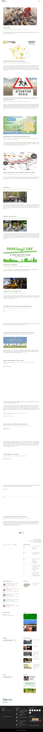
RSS (13, 545)
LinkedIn (8, 545)
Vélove (15, 62)
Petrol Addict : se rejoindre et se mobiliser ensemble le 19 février (17, 306)
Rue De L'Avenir (16, 189)
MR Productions (36, 725)
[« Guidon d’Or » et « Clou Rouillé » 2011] (21, 283)
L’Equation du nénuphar (23, 717)
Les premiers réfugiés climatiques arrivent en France (15, 516)
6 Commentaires (15, 139)
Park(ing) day (5, 269)
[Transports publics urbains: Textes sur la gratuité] (30, 631)
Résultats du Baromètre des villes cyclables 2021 (14, 61)
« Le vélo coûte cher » (36, 658)
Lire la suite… (13, 33)
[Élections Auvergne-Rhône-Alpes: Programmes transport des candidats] (21, 161)
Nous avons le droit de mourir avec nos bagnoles (23, 722)
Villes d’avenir (6, 187)
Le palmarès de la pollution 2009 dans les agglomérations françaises (18, 332)
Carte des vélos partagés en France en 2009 (13, 360)
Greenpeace (17, 425)
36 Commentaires (27, 334)
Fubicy (8, 486)
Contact (16, 545)
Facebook (4, 545)
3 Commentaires (25, 101)
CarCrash (11, 604)
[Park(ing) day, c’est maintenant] (21, 254)
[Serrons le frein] (21, 16)
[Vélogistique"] (30, 619)
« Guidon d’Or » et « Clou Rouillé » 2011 (12, 291)
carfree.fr (3, 0)
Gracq (16, 218)
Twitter (6, 545)
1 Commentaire (25, 29)
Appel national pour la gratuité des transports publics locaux (16, 136)
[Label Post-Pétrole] (5, 702)
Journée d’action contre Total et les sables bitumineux (15, 424)
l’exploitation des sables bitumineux (28, 442)
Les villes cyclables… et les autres (11, 454)
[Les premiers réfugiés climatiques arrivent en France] (21, 505)
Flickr (11, 545)
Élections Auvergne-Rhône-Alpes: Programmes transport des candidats (19, 172)
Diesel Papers (35, 645)
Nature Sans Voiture (18, 174)
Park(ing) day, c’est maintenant (10, 264)
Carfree (16, 266)
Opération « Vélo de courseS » (10, 216)
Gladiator (14, 29)
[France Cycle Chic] (29, 680)
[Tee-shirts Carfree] (6, 614)
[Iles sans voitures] (30, 625)
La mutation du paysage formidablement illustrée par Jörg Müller (23, 711)
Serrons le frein (6, 27)
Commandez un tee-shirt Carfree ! (8, 615)
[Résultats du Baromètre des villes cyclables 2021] (21, 50)
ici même (13, 269)
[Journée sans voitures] (29, 686)
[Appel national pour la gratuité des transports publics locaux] (21, 125)
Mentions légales (23, 730)
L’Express (7, 489)
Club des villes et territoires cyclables (21, 362)
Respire (15, 101)
